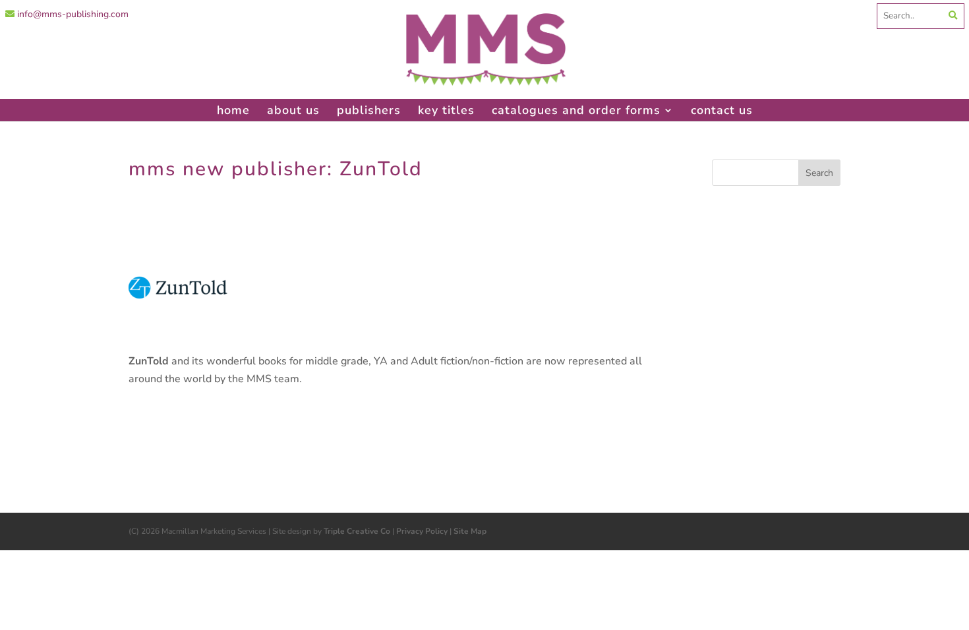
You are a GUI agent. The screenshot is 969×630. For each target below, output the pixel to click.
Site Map (470, 531)
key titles (446, 110)
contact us (722, 110)
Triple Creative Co (357, 531)
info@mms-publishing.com (72, 14)
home (233, 110)
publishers (369, 110)
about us (293, 110)
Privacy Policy (422, 531)
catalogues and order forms (576, 110)
